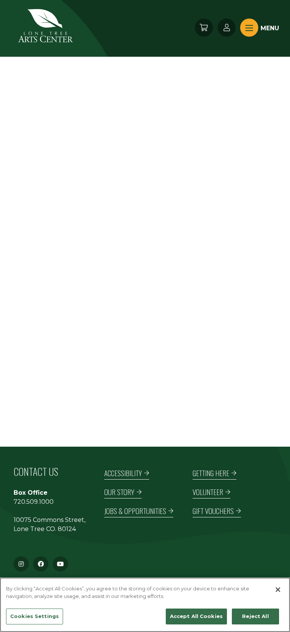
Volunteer (208, 491)
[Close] (278, 589)
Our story (119, 491)
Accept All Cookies (196, 616)
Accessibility (123, 472)
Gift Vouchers (213, 510)
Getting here (211, 472)
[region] (145, 605)
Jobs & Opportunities (135, 510)
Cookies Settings (34, 616)
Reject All (255, 616)
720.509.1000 (34, 501)
